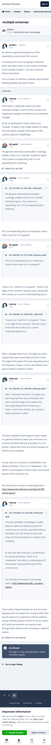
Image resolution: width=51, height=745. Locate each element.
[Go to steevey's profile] (4, 99)
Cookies (38, 703)
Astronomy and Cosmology (27, 32)
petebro (10, 29)
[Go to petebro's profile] (3, 30)
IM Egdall (13, 144)
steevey (12, 98)
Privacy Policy (14, 703)
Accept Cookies (16, 732)
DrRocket (13, 378)
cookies (20, 716)
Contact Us (27, 703)
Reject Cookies (38, 732)
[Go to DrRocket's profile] (4, 379)
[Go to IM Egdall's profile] (4, 145)
